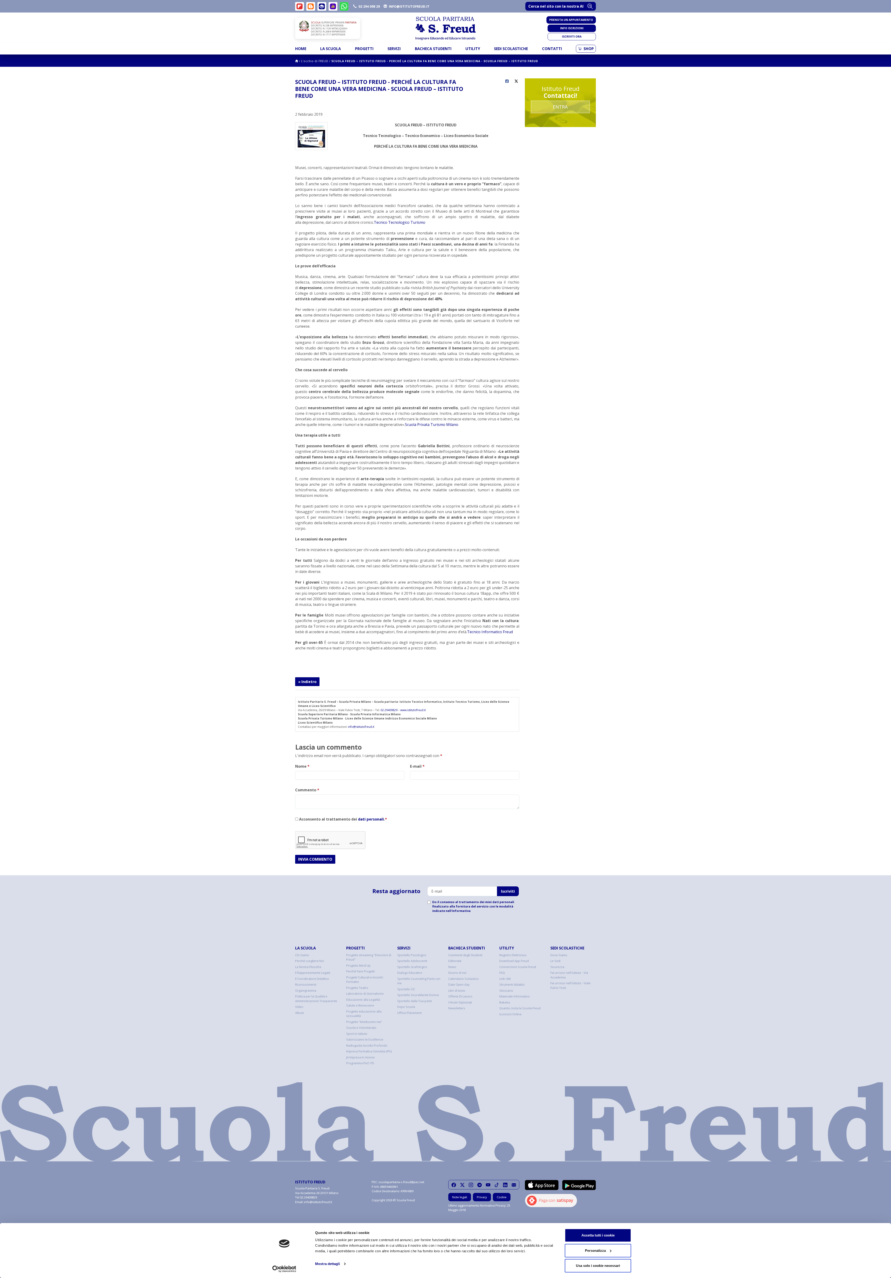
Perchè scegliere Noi (309, 961)
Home (300, 48)
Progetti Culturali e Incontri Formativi (364, 979)
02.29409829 (389, 710)
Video (299, 1007)
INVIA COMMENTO (315, 859)
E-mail (417, 766)
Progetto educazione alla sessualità (363, 1013)
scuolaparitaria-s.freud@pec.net (401, 1182)
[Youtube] (488, 1184)
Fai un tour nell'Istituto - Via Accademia (569, 975)
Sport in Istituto (356, 1034)
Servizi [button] (394, 48)
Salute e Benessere (360, 1005)
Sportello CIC (406, 989)
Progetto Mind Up (358, 965)
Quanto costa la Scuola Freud (520, 1008)
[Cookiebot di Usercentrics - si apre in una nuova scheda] (284, 1268)
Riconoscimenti (305, 984)
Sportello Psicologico (411, 955)
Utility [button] (472, 48)
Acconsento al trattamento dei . (342, 819)
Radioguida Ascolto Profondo (366, 1045)
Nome (302, 766)
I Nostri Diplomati (460, 1002)
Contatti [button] (552, 48)
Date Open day (459, 984)
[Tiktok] (496, 1184)
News (452, 967)
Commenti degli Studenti (465, 955)
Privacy (482, 1197)
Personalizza (595, 1250)
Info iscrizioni (572, 28)
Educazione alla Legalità (363, 999)
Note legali (459, 1197)
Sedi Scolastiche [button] (511, 48)
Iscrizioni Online (510, 1014)
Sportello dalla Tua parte (414, 1001)
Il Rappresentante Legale (312, 973)
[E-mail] (514, 1184)
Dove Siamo (558, 955)
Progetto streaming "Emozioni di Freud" (368, 957)
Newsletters (456, 1008)
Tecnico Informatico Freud (490, 631)
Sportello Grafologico (412, 967)
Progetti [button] (364, 48)
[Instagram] (471, 1184)
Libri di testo (456, 990)
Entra (560, 107)
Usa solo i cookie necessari (598, 1266)
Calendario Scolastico (463, 979)
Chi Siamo (302, 955)
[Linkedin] (505, 1184)
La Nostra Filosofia (308, 967)
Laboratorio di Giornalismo (365, 993)
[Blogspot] (310, 6)
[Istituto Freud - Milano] (445, 28)
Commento (307, 789)
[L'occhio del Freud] (321, 6)
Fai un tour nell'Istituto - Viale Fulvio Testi (570, 985)
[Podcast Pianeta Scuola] (333, 6)
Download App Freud (514, 961)
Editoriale (455, 961)
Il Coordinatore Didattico (312, 979)
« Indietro (307, 681)
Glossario (506, 990)
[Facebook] (454, 1184)
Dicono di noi (457, 973)
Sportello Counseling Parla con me (418, 981)
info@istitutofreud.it (361, 727)
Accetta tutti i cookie (598, 1235)
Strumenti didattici (512, 984)
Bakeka (504, 1002)
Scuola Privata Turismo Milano (431, 424)
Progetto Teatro (357, 988)
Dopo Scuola (406, 1007)
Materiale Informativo (514, 996)
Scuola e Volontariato (361, 1028)
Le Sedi (555, 961)
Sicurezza (557, 967)
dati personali (371, 819)
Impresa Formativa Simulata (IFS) (369, 1051)
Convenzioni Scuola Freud (517, 967)
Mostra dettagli (327, 1264)
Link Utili (505, 979)
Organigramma (305, 990)
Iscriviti (508, 891)
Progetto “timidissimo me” (364, 1022)
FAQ (502, 973)
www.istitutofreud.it (413, 710)
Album (299, 1013)
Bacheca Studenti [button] (433, 48)
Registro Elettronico (512, 955)
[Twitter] (462, 1184)
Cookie (502, 1197)
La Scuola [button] (330, 48)
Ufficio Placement (409, 1013)
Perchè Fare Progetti (360, 971)
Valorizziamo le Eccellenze (364, 1039)
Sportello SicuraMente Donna (418, 995)
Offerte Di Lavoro (460, 996)
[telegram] (479, 1184)
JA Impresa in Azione (360, 1057)
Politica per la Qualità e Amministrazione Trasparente (316, 998)
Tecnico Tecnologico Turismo (399, 222)
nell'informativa (458, 911)
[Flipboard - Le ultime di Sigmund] (299, 6)
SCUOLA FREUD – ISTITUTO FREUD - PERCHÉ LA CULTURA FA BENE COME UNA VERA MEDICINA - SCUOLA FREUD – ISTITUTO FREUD (434, 61)
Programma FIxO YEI (360, 1063)
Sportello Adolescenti (412, 961)
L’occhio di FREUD (314, 61)
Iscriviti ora (571, 36)
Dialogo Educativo (409, 973)
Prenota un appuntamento (571, 20)
